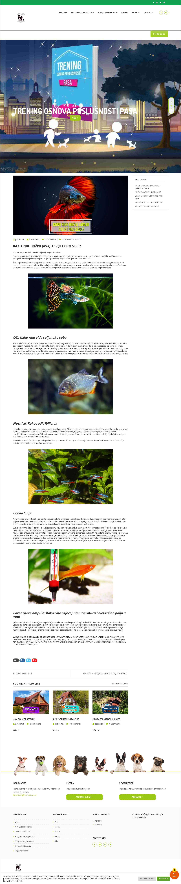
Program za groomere (24, 841)
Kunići (57, 831)
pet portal (19, 239)
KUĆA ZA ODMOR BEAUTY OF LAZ (66, 719)
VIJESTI (124, 12)
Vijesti (17, 822)
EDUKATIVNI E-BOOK (106, 12)
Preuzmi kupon (83, 797)
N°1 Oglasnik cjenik (23, 827)
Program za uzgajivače (25, 836)
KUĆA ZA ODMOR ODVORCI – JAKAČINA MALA (148, 187)
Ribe (56, 841)
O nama (98, 824)
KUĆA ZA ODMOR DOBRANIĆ (24, 719)
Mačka (57, 827)
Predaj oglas (159, 34)
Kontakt (98, 821)
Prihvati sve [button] (163, 878)
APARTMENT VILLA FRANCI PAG (149, 202)
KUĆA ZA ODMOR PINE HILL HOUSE (106, 719)
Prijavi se (136, 797)
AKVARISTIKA (68, 239)
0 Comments (50, 239)
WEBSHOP (63, 12)
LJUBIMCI (147, 12)
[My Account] (161, 12)
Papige (58, 836)
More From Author (120, 683)
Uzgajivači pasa (21, 850)
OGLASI (134, 12)
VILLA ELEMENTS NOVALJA (147, 206)
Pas (56, 822)
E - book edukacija (23, 846)
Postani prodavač (22, 831)
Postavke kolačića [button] (147, 878)
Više (74, 118)
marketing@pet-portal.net (25, 795)
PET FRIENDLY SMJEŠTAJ (81, 12)
